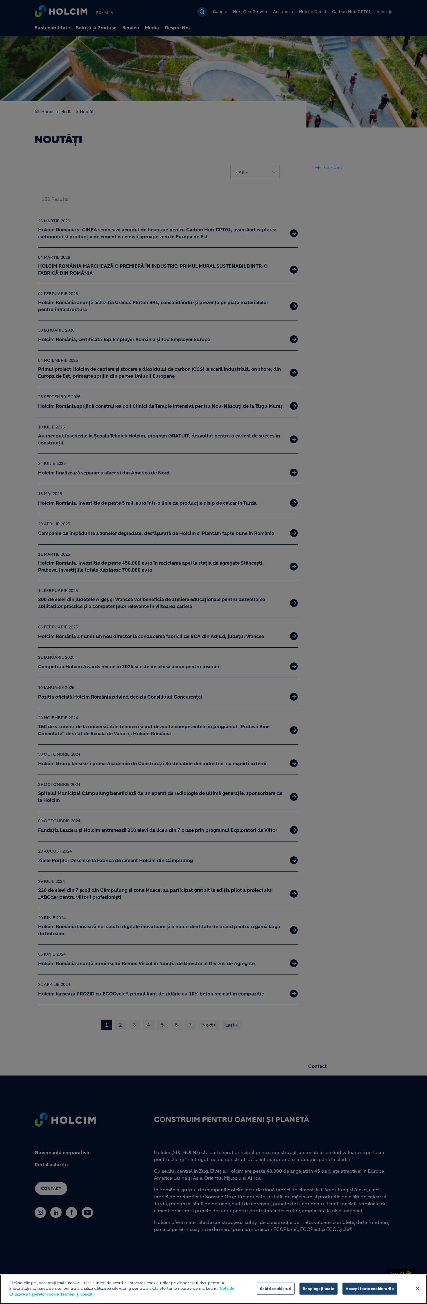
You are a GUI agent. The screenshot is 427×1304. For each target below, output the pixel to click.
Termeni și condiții (77, 1294)
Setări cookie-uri (275, 1288)
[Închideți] (417, 1288)
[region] (213, 1289)
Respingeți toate (318, 1288)
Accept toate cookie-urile (370, 1288)
